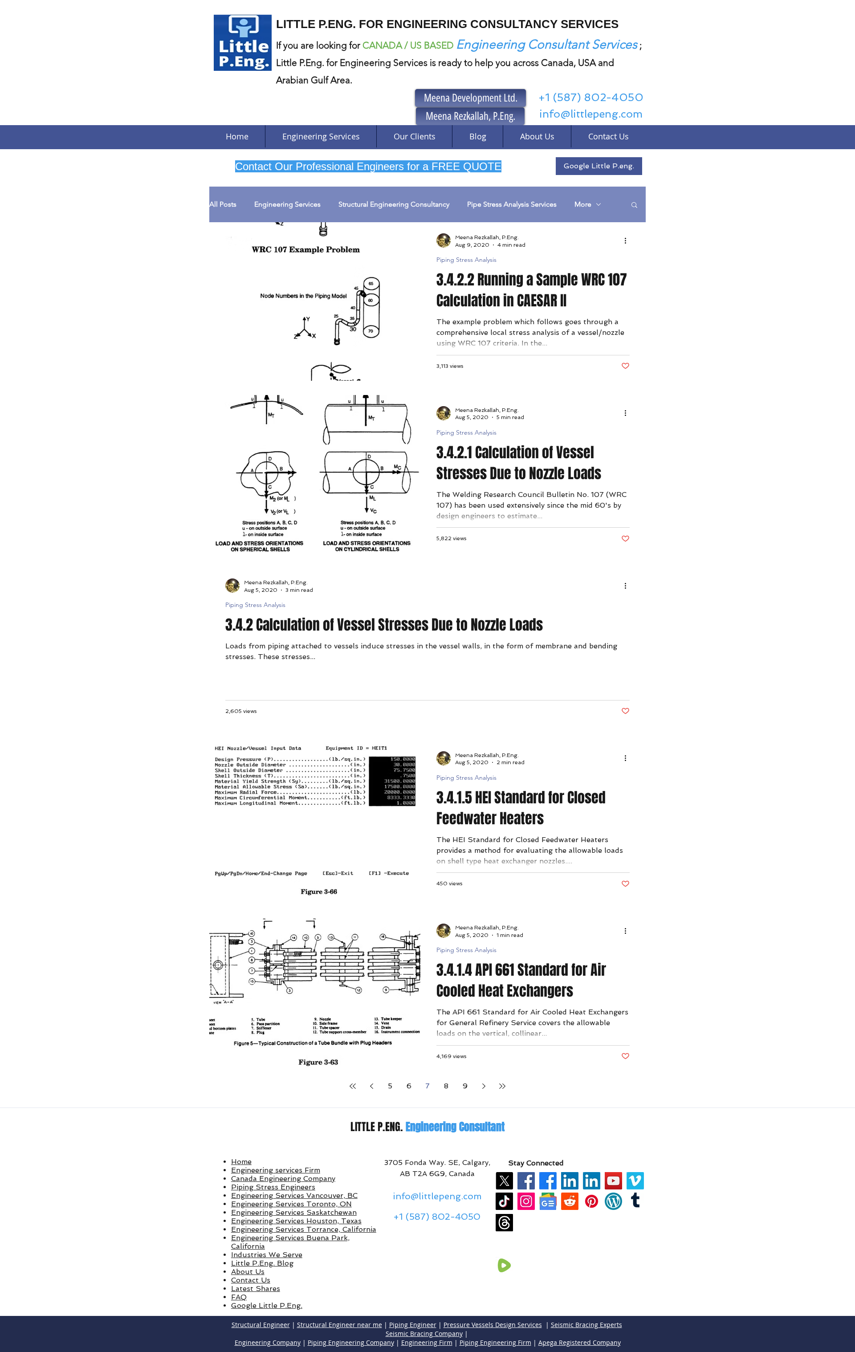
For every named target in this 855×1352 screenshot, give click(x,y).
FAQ (239, 1297)
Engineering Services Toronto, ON (291, 1204)
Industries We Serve (266, 1254)
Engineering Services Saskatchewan (294, 1212)
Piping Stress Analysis (466, 260)
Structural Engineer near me (339, 1324)
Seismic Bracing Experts (586, 1324)
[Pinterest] (591, 1201)
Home (241, 1161)
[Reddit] (569, 1201)
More (582, 204)
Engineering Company (268, 1342)
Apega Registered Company (579, 1342)
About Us (248, 1271)
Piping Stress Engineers (273, 1187)
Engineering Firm (426, 1342)
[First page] (353, 1086)
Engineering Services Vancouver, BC (294, 1195)
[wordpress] (613, 1201)
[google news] (548, 1201)
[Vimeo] (635, 1180)
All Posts (222, 204)
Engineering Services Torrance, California (303, 1229)
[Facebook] (526, 1180)
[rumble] (504, 1265)
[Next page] (484, 1086)
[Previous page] (371, 1086)
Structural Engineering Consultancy (393, 204)
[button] (634, 205)
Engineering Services (287, 204)
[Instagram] (526, 1201)
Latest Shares (255, 1288)
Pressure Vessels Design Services (493, 1324)
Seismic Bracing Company (424, 1333)
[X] (504, 1180)
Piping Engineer (412, 1324)
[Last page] (502, 1086)
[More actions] (628, 240)
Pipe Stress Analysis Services (512, 204)
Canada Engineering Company (283, 1178)
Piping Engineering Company (351, 1342)
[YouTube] (613, 1180)
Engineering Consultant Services (546, 44)
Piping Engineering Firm (495, 1342)
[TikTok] (504, 1201)
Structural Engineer (261, 1324)
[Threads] (504, 1222)
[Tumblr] (635, 1201)
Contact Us (250, 1280)
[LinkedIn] (569, 1180)
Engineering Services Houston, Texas (296, 1221)
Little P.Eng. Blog (262, 1263)
